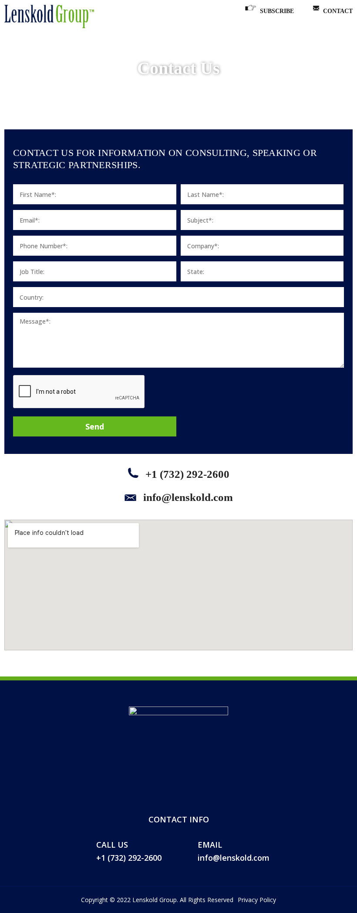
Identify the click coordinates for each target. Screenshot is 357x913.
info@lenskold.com (187, 497)
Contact (338, 11)
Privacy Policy (257, 900)
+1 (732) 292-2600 (186, 474)
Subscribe (277, 11)
